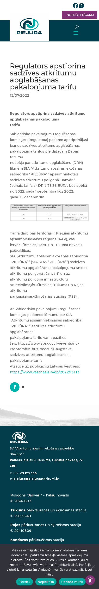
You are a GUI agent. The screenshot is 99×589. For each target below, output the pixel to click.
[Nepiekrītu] (93, 566)
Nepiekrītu (46, 582)
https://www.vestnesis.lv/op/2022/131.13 (44, 372)
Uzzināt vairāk (72, 582)
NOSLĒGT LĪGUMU (80, 15)
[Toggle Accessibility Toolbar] (90, 580)
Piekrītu (25, 582)
